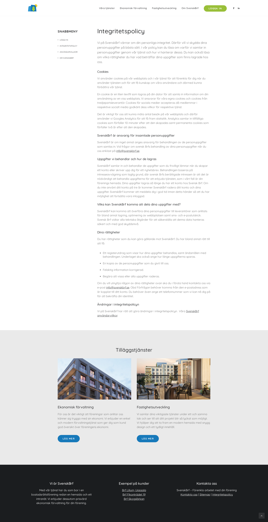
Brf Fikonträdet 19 (134, 494)
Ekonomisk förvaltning (133, 8)
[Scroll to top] (262, 515)
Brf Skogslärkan (134, 499)
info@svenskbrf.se (127, 151)
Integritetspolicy (222, 494)
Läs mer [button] (69, 438)
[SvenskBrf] (32, 8)
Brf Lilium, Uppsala (134, 490)
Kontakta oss (189, 494)
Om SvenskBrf (190, 8)
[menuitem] (107, 8)
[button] (234, 8)
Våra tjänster (107, 8)
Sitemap (205, 494)
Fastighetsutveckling (164, 8)
